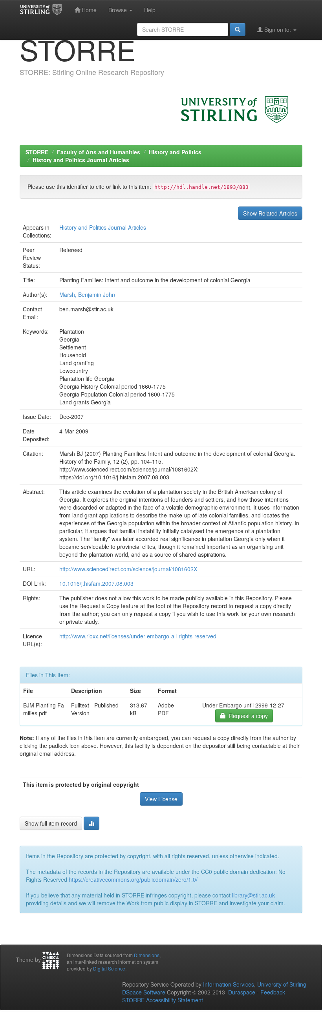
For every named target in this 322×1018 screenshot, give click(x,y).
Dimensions (146, 955)
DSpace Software (143, 992)
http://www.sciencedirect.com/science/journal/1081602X (128, 569)
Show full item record (51, 823)
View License (161, 799)
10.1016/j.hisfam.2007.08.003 (96, 583)
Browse (118, 10)
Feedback (272, 992)
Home (88, 10)
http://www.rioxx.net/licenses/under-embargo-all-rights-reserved (137, 636)
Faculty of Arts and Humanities (98, 152)
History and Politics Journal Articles (81, 160)
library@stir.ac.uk (253, 895)
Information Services (228, 984)
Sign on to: (278, 29)
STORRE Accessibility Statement (162, 1000)
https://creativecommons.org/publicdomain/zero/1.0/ (133, 879)
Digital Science (109, 968)
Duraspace (241, 992)
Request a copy (247, 716)
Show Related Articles (270, 213)
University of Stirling (281, 984)
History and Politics (175, 152)
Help (150, 10)
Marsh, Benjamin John (87, 294)
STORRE (37, 152)
